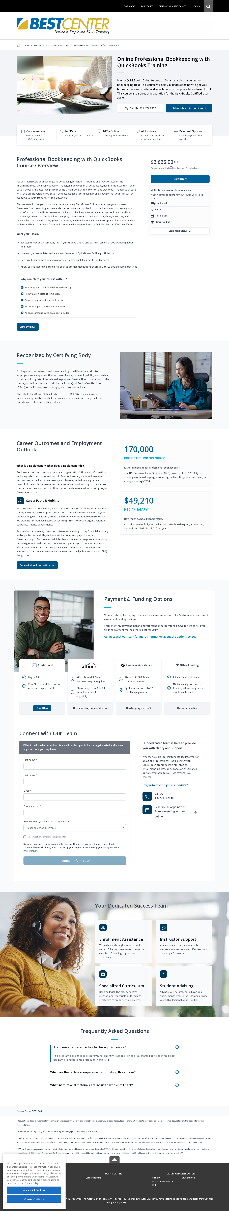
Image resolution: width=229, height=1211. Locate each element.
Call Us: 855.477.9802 (143, 108)
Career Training (93, 1177)
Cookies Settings (34, 1198)
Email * (27, 790)
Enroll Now (180, 179)
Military (156, 1177)
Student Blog (188, 1177)
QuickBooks (50, 45)
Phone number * (32, 806)
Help (154, 1185)
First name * (30, 759)
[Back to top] (114, 1172)
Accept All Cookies (34, 1190)
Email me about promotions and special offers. (47, 836)
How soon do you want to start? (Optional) (46, 821)
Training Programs (33, 45)
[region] (34, 1181)
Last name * (30, 775)
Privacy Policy (30, 850)
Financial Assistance (162, 1181)
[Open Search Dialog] (208, 6)
